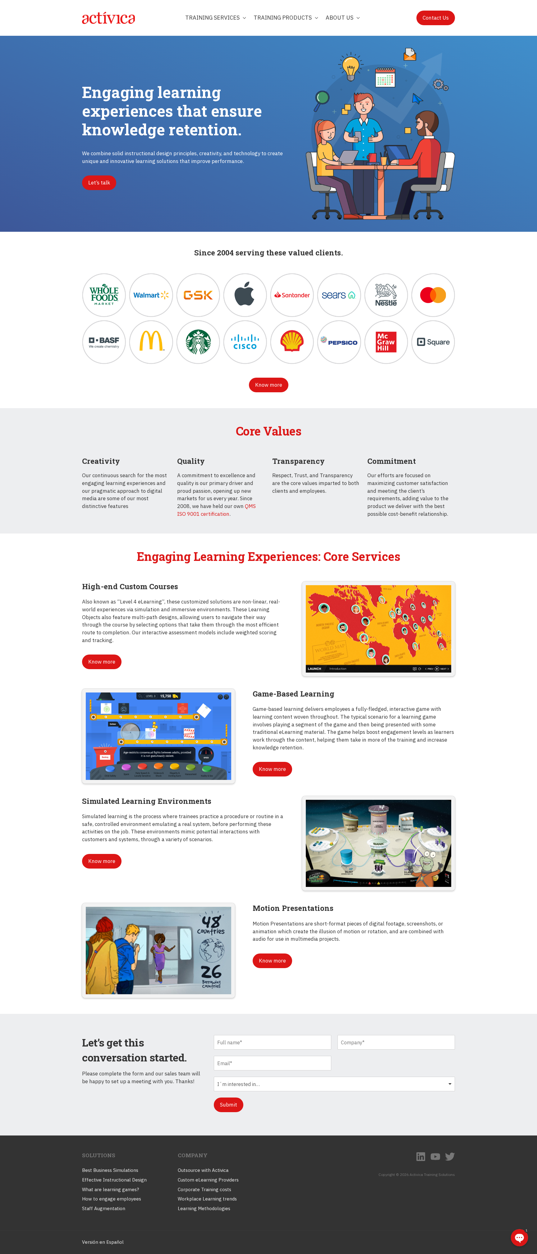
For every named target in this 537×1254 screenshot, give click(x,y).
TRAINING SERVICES (212, 17)
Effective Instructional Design (114, 1180)
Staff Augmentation (103, 1208)
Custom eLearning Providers (208, 1180)
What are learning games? (110, 1189)
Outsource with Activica (203, 1170)
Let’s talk (99, 182)
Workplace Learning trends (207, 1199)
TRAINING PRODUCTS (283, 17)
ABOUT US (339, 17)
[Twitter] (450, 1157)
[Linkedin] (421, 1157)
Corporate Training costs (204, 1189)
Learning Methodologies (204, 1208)
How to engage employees (111, 1199)
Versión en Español (103, 1242)
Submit (228, 1104)
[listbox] (334, 1084)
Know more (268, 384)
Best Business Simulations (110, 1170)
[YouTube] (435, 1157)
